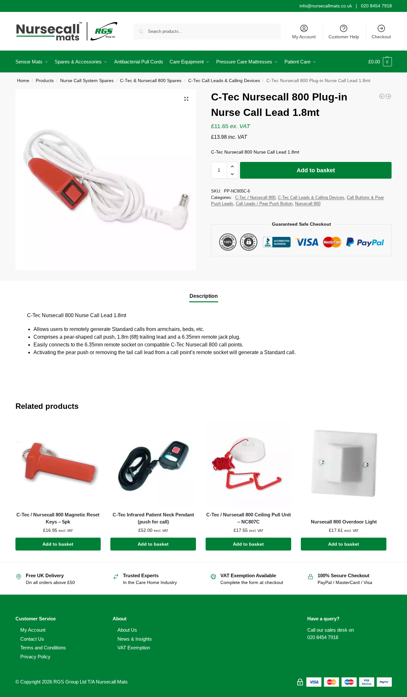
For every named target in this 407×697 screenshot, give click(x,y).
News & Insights (134, 639)
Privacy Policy (35, 656)
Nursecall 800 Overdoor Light (344, 521)
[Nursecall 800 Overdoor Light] (343, 464)
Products (45, 80)
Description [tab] (204, 296)
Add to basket (316, 170)
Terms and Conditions (43, 647)
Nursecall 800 (307, 203)
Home (23, 80)
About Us (127, 630)
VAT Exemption (133, 647)
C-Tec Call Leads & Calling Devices (224, 80)
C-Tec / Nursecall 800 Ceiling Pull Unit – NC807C (248, 518)
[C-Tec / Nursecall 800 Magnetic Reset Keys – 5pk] (58, 464)
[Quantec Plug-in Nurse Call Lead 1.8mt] (382, 96)
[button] (380, 61)
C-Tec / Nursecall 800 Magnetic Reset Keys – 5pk (57, 518)
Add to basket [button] (57, 544)
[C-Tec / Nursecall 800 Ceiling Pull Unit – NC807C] (248, 464)
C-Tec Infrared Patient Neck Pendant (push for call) (153, 518)
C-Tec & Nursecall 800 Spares (150, 80)
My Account (304, 36)
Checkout (381, 36)
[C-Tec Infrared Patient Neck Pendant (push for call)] (153, 464)
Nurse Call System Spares (87, 80)
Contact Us (32, 639)
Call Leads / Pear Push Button (264, 203)
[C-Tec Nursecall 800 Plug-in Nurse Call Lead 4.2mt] (388, 96)
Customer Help (343, 36)
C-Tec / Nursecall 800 (255, 197)
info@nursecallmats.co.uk (326, 5)
